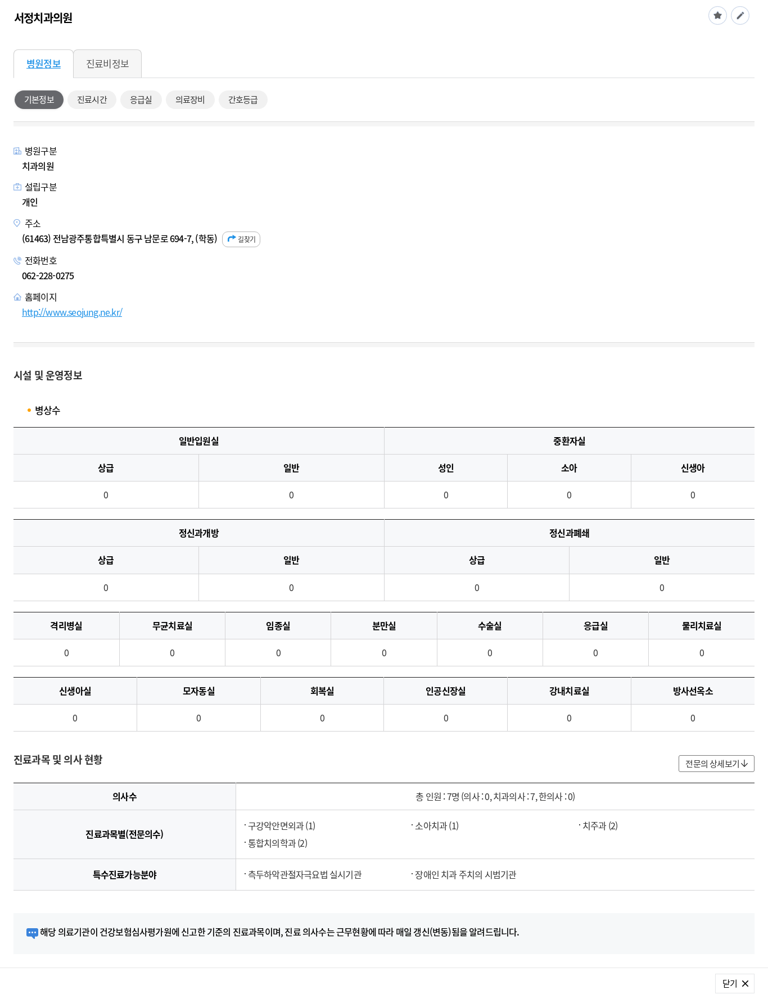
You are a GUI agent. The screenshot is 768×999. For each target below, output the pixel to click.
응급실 (141, 99)
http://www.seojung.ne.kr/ (72, 312)
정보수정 (740, 15)
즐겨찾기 (717, 15)
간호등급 (243, 99)
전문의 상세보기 (712, 763)
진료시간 (92, 99)
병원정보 (43, 63)
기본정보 (39, 99)
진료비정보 (107, 63)
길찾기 (246, 239)
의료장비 (190, 99)
